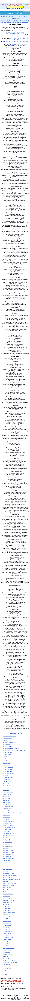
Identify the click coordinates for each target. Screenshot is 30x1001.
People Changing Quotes (9, 912)
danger (9, 44)
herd (19, 32)
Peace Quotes (6, 910)
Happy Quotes (6, 844)
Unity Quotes (6, 958)
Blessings (5, 775)
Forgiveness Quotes (8, 825)
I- (24, 20)
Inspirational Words (7, 744)
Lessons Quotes (7, 867)
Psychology (22, 38)
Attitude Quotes (6, 763)
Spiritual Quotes (7, 943)
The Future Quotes (7, 829)
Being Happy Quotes (8, 769)
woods (13, 41)
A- (5, 20)
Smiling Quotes (6, 941)
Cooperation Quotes (8, 792)
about (3, 997)
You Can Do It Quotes (8, 968)
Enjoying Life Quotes (8, 810)
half (24, 41)
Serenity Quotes (7, 939)
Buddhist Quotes (7, 779)
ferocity (18, 33)
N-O (5, 22)
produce (14, 33)
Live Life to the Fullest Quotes (10, 875)
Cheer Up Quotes (7, 783)
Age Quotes (6, 758)
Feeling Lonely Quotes (8, 821)
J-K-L (27, 20)
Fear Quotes (6, 819)
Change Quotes (7, 781)
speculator (22, 45)
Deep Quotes (6, 800)
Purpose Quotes (7, 925)
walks (7, 41)
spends (11, 45)
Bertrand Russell (15, 36)
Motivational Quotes (8, 894)
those (3, 34)
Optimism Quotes (7, 904)
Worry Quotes (6, 966)
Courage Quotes (7, 794)
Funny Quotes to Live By (9, 827)
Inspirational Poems (8, 854)
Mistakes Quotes (7, 891)
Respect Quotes (7, 933)
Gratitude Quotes (7, 837)
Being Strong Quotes (8, 771)
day (15, 43)
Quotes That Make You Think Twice (11, 748)
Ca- (10, 20)
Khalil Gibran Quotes (8, 974)
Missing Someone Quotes (9, 889)
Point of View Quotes (8, 919)
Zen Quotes (6, 970)
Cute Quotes (6, 796)
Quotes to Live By (7, 738)
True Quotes (6, 956)
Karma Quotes (6, 860)
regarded (13, 34)
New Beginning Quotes (8, 902)
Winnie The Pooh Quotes (9, 960)
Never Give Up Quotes (8, 900)
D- (14, 20)
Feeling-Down (15, 39)
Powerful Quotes (7, 923)
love (18, 41)
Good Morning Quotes (8, 835)
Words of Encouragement (9, 742)
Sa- (15, 22)
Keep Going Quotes (8, 862)
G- (20, 20)
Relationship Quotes (8, 931)
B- (7, 20)
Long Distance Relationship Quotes (11, 879)
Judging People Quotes (8, 858)
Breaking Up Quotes (8, 777)
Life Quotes (5, 871)
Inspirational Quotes (8, 856)
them (21, 41)
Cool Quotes (6, 790)
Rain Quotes (6, 927)
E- (16, 20)
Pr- (10, 22)
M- (2, 22)
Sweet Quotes (6, 952)
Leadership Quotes (7, 864)
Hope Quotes (6, 848)
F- (18, 20)
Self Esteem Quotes (8, 937)
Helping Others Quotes (8, 846)
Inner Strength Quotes (8, 852)
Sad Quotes (6, 935)
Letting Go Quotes (7, 869)
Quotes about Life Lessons (9, 736)
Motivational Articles (12, 16)
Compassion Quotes (8, 788)
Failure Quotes (6, 815)
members (19, 34)
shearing (4, 47)
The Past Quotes (7, 908)
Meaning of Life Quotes (8, 885)
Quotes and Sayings (15, 733)
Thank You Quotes (7, 954)
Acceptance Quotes (7, 752)
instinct (22, 32)
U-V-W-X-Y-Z (25, 22)
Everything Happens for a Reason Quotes (13, 812)
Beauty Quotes (6, 765)
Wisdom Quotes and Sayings (10, 962)
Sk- (18, 22)
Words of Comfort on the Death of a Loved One (14, 750)
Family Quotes (6, 817)
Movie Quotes (6, 896)
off (7, 47)
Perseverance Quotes (8, 914)
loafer (24, 44)
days (16, 45)
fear (12, 32)
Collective (8, 32)
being (14, 44)
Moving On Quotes (7, 898)
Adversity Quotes (7, 754)
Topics (2, 20)
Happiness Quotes (7, 842)
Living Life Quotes (7, 877)
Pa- (8, 22)
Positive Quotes (7, 921)
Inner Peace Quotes (8, 850)
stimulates (15, 32)
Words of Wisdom (7, 746)
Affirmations (6, 756)
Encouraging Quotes (8, 808)
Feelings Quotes (7, 823)
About (17, 18)
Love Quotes (6, 881)
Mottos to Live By (7, 740)
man (4, 41)
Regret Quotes (6, 929)
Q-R (13, 22)
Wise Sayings (6, 964)
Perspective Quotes (7, 916)
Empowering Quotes (8, 806)
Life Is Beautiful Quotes (8, 873)
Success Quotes (7, 950)
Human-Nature (15, 38)
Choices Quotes (7, 785)
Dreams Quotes (7, 802)
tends (9, 33)
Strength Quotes (7, 946)
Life (11, 38)
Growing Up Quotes (8, 840)
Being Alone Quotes (8, 767)
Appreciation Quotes (8, 761)
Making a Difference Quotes (10, 883)
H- (22, 20)
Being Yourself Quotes (8, 773)
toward (22, 33)
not (10, 34)
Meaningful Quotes (7, 887)
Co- (12, 20)
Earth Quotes (6, 804)
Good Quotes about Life (9, 833)
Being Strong (22, 16)
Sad (27, 38)
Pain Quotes (6, 906)
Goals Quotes (6, 831)
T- (20, 22)
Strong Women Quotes (8, 948)
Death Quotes (6, 798)
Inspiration (3, 16)
